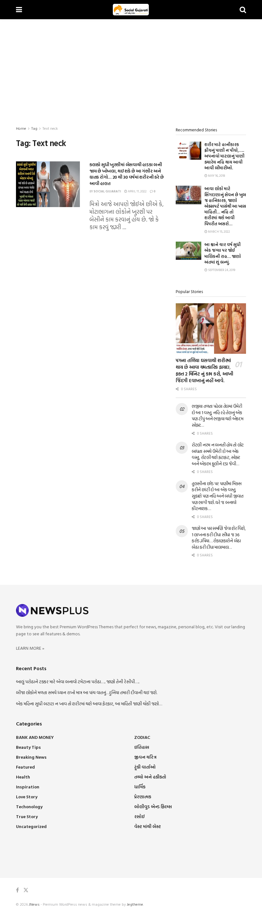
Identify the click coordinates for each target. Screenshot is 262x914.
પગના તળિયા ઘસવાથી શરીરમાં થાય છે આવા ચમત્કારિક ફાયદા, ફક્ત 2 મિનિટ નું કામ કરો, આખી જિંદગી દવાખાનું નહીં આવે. (204, 370)
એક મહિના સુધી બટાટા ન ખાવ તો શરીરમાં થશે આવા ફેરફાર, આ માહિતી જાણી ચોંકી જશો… (89, 703)
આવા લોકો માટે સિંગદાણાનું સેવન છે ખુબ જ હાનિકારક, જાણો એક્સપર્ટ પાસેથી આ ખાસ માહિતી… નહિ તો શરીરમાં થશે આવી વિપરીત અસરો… (225, 206)
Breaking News (31, 757)
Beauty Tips (28, 747)
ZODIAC (142, 737)
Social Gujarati (107, 191)
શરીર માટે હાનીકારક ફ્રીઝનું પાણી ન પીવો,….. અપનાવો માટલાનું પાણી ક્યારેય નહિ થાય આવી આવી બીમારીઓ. (224, 156)
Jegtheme (135, 904)
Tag (34, 128)
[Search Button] (243, 9)
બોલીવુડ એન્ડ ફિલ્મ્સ (153, 806)
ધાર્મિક (139, 786)
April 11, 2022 (137, 191)
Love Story (26, 796)
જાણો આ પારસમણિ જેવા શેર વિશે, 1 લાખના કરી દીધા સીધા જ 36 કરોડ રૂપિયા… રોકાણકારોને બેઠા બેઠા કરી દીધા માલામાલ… (218, 537)
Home (21, 128)
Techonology (29, 806)
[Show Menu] (19, 9)
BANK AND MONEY (35, 737)
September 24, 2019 (221, 269)
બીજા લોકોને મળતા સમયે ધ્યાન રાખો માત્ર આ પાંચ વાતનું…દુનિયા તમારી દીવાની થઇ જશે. (86, 692)
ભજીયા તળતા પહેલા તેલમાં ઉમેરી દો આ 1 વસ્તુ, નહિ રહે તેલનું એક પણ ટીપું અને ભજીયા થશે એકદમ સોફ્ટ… (217, 415)
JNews (34, 904)
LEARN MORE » (30, 648)
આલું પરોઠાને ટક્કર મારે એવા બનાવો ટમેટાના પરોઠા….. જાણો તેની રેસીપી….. (77, 681)
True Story (27, 816)
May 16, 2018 (216, 175)
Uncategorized (31, 826)
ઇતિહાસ (141, 747)
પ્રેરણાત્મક (142, 796)
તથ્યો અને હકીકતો (150, 776)
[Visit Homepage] (131, 9)
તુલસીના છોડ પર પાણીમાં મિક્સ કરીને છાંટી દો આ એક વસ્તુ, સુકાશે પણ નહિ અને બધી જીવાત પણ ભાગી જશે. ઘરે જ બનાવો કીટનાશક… (217, 496)
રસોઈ (139, 816)
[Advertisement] (131, 67)
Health (23, 776)
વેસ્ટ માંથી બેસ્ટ (147, 826)
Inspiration (27, 786)
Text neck (50, 128)
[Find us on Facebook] (17, 890)
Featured (25, 766)
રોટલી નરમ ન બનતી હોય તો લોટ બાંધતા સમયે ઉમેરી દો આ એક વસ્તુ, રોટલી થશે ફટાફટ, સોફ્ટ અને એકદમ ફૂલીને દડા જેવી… (218, 454)
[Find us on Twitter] (25, 890)
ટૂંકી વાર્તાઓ (145, 766)
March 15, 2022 (218, 231)
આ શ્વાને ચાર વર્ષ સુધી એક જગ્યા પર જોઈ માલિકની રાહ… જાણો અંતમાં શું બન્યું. (222, 253)
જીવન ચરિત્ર (145, 757)
